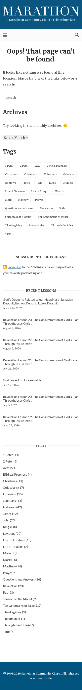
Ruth (62, 208)
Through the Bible (62, 225)
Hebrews (10, 182)
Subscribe (14, 267)
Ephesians (50, 174)
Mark (8, 199)
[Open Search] (77, 35)
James (26, 182)
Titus (8, 233)
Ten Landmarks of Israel (53, 216)
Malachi (59, 191)
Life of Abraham (15, 191)
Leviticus (68, 182)
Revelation (46, 208)
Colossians (31, 174)
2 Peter (24, 165)
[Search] (34, 99)
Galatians (68, 174)
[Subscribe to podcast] (5, 267)
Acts (37, 165)
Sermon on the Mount (18, 216)
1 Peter (9, 165)
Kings (52, 182)
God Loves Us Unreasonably (22, 380)
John (39, 182)
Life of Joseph (39, 191)
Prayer (39, 199)
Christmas (11, 174)
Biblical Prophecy (57, 165)
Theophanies (37, 225)
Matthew (23, 199)
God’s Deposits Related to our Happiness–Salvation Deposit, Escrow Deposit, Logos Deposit (38, 301)
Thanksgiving (13, 225)
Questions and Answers (19, 208)
